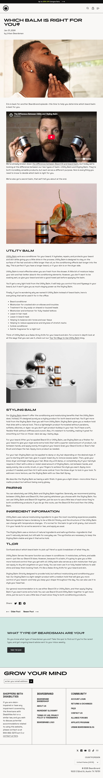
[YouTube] (86, 751)
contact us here (10, 736)
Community (79, 693)
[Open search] (88, 8)
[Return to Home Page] (6, 8)
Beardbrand (45, 693)
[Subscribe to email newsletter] (31, 681)
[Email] (98, 752)
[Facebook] (82, 751)
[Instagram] (90, 751)
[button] (88, 8)
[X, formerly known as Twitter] (78, 751)
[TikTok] (94, 751)
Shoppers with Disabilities (13, 695)
